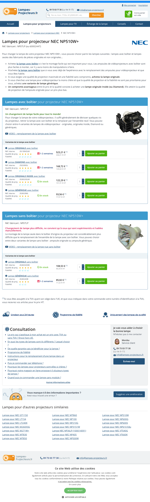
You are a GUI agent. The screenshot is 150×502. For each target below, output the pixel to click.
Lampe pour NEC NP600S (115, 422)
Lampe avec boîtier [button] (23, 148)
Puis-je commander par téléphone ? (25, 363)
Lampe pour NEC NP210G (65, 422)
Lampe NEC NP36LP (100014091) (69, 430)
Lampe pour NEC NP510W (115, 415)
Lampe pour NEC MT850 (14, 438)
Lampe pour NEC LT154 (14, 419)
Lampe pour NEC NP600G (115, 419)
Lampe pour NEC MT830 (14, 434)
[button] (75, 497)
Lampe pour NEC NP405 (64, 434)
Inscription (143, 5)
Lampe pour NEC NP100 (64, 419)
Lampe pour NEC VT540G (115, 430)
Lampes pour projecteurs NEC (46, 33)
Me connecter (130, 5)
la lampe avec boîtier (28, 63)
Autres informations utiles (58, 382)
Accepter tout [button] (75, 490)
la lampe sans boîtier (29, 70)
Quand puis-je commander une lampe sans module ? (34, 377)
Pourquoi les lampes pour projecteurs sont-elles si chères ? (37, 366)
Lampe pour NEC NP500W (65, 438)
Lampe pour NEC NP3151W (66, 426)
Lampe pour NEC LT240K (14, 422)
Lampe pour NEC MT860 (64, 415)
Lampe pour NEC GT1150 (15, 415)
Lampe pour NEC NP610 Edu (116, 426)
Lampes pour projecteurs (19, 33)
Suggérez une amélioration (129, 394)
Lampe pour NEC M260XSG (16, 426)
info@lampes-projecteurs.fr (92, 10)
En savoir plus (75, 484)
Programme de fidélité (19, 352)
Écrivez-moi (129, 361)
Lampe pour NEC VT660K (115, 434)
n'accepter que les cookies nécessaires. (75, 481)
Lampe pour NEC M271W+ (15, 430)
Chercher (96, 15)
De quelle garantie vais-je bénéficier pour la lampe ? (34, 348)
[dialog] (75, 483)
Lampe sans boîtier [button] (23, 261)
